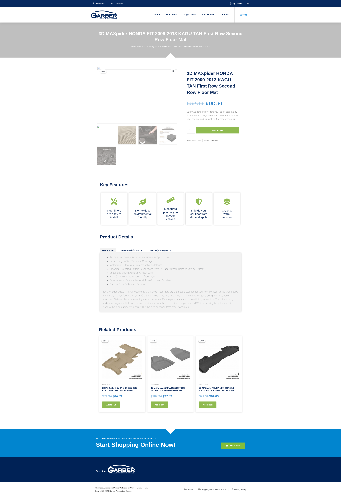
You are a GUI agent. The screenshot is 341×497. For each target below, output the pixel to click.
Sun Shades (208, 14)
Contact (225, 14)
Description (107, 250)
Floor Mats (171, 14)
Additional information (131, 250)
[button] (233, 446)
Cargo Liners (189, 14)
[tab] (108, 250)
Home (133, 47)
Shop (157, 14)
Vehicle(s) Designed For (161, 250)
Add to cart (217, 130)
